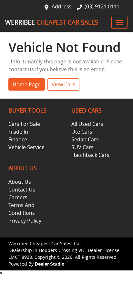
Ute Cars (81, 131)
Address (62, 6)
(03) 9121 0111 (102, 6)
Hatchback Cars (90, 155)
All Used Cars (87, 123)
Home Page (27, 84)
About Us (19, 181)
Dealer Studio (50, 264)
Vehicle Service (26, 147)
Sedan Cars (85, 139)
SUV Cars (82, 147)
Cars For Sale (24, 123)
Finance (17, 139)
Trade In (18, 131)
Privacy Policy (24, 220)
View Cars (63, 84)
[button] (119, 22)
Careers (17, 197)
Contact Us (21, 189)
